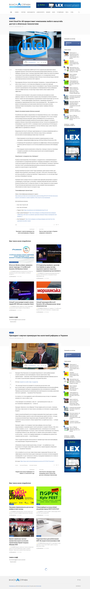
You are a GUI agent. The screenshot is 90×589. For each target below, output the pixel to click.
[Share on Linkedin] (10, 84)
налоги (16, 465)
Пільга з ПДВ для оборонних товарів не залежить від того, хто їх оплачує (74, 117)
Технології (12, 18)
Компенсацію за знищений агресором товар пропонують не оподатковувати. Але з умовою (74, 55)
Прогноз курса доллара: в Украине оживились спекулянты (48, 232)
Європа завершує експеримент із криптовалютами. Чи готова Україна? (73, 76)
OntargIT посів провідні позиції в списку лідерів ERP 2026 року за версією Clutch (21, 303)
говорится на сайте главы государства (28, 382)
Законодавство (31, 12)
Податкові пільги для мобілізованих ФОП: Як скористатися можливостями (48, 540)
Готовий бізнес (60, 12)
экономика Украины (33, 465)
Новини (16, 12)
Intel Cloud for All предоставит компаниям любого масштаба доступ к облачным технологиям (48, 473)
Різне (67, 12)
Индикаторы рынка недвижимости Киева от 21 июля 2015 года (25, 472)
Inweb (28, 586)
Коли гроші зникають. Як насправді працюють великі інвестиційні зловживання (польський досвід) (74, 104)
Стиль (72, 12)
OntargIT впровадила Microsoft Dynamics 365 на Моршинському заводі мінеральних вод (48, 304)
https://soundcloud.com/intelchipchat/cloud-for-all (36, 210)
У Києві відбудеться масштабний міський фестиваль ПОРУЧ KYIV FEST (74, 83)
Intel (16, 224)
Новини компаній (14, 262)
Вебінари (48, 12)
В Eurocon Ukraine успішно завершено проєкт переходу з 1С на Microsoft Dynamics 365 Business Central (20, 267)
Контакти (78, 586)
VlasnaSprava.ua (12, 586)
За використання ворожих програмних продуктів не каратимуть (75, 97)
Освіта (53, 12)
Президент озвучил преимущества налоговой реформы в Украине (25, 232)
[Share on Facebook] (10, 78)
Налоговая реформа (24, 465)
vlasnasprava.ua (32, 62)
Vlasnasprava (13, 276)
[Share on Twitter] (10, 81)
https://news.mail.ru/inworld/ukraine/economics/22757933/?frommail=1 (37, 461)
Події (38, 504)
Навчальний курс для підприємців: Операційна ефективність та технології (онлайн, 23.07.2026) (75, 69)
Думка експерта (40, 12)
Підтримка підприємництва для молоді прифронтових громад (74, 63)
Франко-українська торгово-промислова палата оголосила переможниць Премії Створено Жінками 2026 (74, 90)
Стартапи (23, 12)
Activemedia (38, 586)
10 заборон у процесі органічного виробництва (74, 110)
